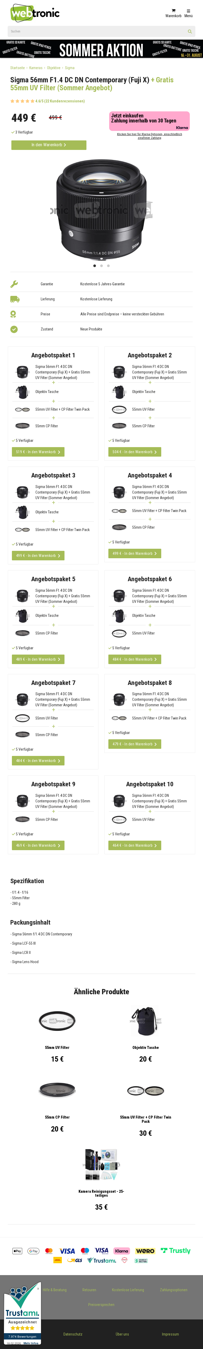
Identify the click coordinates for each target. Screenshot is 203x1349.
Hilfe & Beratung (55, 1290)
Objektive (54, 68)
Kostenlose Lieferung (128, 1290)
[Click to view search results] (190, 33)
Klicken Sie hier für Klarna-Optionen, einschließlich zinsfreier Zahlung (149, 136)
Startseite (17, 68)
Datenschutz (72, 1334)
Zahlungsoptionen (173, 1290)
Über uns (122, 1334)
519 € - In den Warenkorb (36, 452)
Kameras (36, 68)
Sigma (70, 68)
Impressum (170, 1334)
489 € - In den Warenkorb (36, 659)
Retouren (89, 1290)
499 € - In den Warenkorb (36, 555)
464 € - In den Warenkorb (133, 845)
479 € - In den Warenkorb (133, 744)
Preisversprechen (101, 1305)
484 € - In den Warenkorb (133, 659)
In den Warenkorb (47, 144)
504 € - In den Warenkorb (133, 452)
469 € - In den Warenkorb (36, 845)
